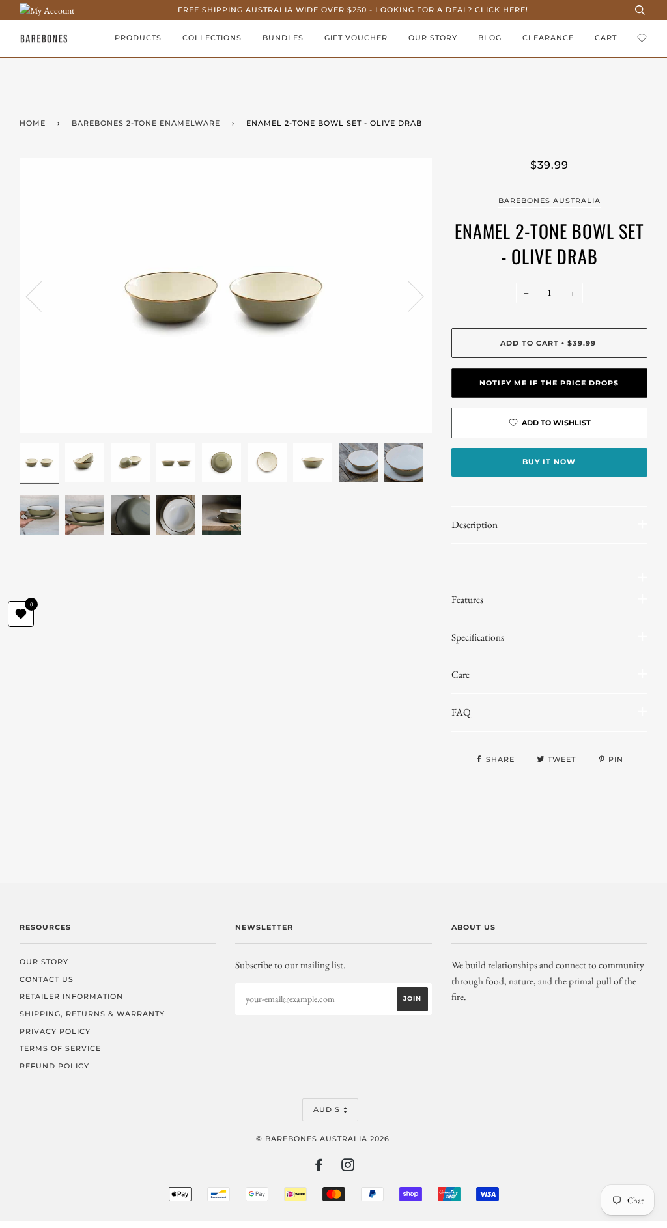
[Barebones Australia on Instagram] (348, 1167)
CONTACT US (47, 979)
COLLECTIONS (212, 37)
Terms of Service (60, 1048)
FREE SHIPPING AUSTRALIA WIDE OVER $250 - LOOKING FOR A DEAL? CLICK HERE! (353, 9)
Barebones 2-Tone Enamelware (146, 123)
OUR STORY (432, 37)
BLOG (490, 37)
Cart (606, 37)
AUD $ (326, 1109)
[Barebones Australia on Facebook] (319, 1167)
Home (33, 123)
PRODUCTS (138, 37)
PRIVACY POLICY (55, 1031)
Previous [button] (42, 295)
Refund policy (54, 1065)
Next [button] (408, 295)
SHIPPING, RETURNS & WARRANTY (92, 1013)
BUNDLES (283, 37)
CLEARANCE (548, 37)
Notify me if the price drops (549, 382)
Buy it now (549, 461)
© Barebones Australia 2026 (323, 1138)
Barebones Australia (549, 200)
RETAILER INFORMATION (71, 996)
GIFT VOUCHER (356, 37)
